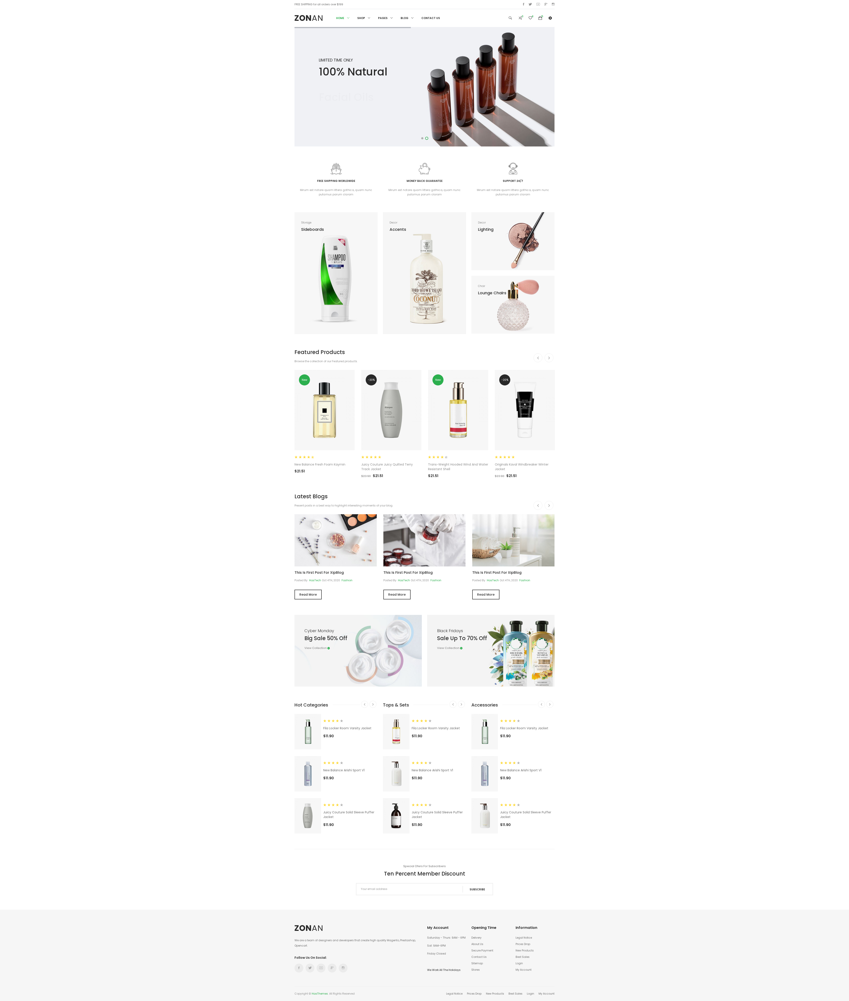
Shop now (339, 109)
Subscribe (477, 889)
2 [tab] (426, 138)
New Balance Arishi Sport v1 (344, 770)
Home (340, 18)
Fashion (347, 580)
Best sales (523, 957)
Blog (405, 18)
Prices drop (523, 944)
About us (477, 944)
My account (524, 970)
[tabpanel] (424, 86)
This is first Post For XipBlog (319, 572)
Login (519, 963)
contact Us (430, 18)
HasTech (315, 580)
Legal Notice (524, 937)
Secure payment (482, 950)
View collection (315, 648)
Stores (475, 970)
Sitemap (477, 963)
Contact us (479, 957)
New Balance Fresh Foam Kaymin (319, 464)
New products (525, 950)
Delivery (476, 937)
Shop (361, 18)
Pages (383, 18)
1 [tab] (422, 138)
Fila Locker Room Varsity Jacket (347, 728)
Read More (308, 594)
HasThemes (320, 993)
